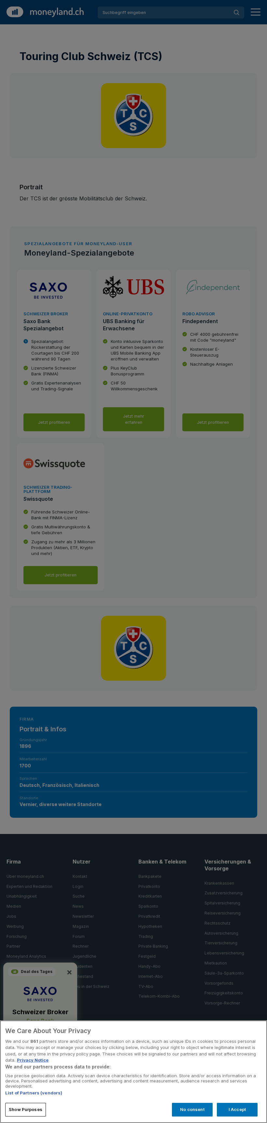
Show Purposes (25, 1109)
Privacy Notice (33, 1060)
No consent (192, 1109)
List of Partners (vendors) (33, 1092)
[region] (133, 1071)
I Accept (237, 1109)
